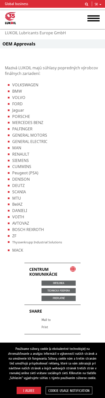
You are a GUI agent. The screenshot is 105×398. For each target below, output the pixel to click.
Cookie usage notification (69, 391)
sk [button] (97, 4)
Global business (17, 4)
